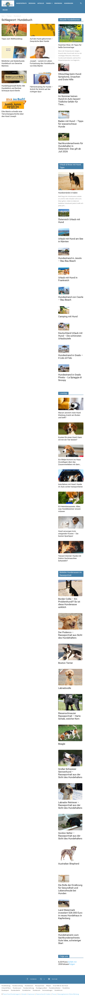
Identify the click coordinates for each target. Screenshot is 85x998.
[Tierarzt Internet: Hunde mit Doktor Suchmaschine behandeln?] (70, 547)
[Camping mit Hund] (70, 310)
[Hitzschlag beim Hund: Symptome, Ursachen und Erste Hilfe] (70, 67)
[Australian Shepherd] (70, 852)
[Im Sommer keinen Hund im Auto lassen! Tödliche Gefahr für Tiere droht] (70, 89)
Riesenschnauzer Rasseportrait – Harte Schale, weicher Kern (69, 716)
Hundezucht (36, 990)
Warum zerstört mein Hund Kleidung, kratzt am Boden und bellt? (69, 415)
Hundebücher (26, 990)
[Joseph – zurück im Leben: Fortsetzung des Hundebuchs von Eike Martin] (42, 52)
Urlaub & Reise (6, 988)
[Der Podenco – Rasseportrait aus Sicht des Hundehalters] (70, 621)
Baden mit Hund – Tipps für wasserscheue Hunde (70, 124)
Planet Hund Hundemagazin (11, 994)
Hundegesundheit (41, 988)
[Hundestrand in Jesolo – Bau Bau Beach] (70, 251)
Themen (48, 3)
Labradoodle (64, 688)
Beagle (61, 744)
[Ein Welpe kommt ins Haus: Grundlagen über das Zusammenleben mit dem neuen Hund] (70, 451)
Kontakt (24, 994)
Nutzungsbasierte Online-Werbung (68, 994)
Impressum (31, 994)
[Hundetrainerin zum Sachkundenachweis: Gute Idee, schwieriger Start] (70, 928)
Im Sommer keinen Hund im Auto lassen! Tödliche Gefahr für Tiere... (69, 100)
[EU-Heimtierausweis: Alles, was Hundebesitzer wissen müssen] (70, 498)
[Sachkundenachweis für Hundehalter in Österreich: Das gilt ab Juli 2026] (70, 137)
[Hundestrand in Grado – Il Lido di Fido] (70, 349)
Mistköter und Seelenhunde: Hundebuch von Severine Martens (13, 63)
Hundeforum (58, 990)
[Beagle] (70, 733)
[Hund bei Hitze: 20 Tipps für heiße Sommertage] (70, 33)
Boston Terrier (65, 663)
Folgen (72, 964)
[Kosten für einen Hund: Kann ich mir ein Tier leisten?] (70, 428)
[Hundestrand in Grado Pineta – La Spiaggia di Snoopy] (70, 368)
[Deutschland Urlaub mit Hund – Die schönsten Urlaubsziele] (70, 326)
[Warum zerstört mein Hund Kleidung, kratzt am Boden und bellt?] (70, 404)
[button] (80, 3)
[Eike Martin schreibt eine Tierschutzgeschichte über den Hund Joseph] (14, 103)
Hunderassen (68, 3)
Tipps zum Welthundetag (12, 39)
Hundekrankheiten (54, 988)
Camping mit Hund (68, 316)
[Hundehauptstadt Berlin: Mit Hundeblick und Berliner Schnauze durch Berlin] (14, 77)
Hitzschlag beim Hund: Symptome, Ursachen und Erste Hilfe (70, 77)
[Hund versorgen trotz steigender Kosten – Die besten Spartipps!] (70, 522)
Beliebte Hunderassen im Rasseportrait (71, 573)
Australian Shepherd (68, 863)
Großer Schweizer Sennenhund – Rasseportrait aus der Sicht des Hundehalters (70, 773)
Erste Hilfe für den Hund (60, 986)
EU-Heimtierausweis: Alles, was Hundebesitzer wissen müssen (69, 508)
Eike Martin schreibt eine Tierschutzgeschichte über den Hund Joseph (13, 113)
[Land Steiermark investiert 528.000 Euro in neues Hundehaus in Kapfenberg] (70, 903)
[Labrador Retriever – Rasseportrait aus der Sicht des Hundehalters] (70, 791)
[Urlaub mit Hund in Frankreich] (70, 271)
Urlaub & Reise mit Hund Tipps (70, 166)
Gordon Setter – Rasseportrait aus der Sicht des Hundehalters (70, 836)
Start (3, 16)
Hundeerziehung (17, 986)
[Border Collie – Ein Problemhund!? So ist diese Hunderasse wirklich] (70, 588)
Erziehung (32, 3)
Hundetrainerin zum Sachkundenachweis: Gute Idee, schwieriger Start (69, 939)
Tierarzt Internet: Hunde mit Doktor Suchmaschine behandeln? (69, 558)
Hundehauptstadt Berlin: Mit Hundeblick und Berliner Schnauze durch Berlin (13, 88)
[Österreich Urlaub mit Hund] (70, 213)
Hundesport (5, 990)
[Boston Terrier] (70, 652)
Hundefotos (66, 988)
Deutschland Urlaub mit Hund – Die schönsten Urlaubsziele (70, 336)
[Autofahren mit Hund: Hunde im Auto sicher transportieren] (70, 475)
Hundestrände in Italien (67, 193)
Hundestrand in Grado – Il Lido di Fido (70, 356)
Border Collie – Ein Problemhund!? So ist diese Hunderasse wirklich (69, 603)
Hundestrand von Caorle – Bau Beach (70, 298)
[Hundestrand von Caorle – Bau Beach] (70, 290)
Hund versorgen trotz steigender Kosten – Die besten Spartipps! (68, 533)
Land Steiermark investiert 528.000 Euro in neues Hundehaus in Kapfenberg (70, 914)
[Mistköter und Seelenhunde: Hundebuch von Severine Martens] (14, 52)
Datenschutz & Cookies (43, 994)
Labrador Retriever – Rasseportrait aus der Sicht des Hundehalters (70, 805)
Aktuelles (40, 3)
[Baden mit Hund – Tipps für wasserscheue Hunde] (70, 114)
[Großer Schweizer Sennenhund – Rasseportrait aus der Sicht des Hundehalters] (70, 758)
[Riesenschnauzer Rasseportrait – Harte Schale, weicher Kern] (70, 702)
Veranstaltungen (47, 990)
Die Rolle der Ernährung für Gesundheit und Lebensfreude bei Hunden (70, 889)
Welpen (48, 986)
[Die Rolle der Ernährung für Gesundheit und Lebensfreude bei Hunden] (70, 878)
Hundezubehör (15, 990)
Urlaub (5, 10)
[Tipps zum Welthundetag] (14, 30)
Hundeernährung (28, 988)
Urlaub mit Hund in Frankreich (67, 279)
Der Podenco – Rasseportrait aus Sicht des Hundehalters (70, 635)
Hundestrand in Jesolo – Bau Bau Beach (70, 259)
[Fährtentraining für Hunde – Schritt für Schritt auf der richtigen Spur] (42, 77)
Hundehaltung (6, 986)
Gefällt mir (72, 962)
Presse (54, 994)
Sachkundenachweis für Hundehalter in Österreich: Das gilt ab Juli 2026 (70, 147)
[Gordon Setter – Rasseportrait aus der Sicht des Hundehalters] (70, 822)
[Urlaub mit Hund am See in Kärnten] (70, 232)
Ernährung (58, 3)
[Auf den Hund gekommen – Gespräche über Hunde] (42, 30)
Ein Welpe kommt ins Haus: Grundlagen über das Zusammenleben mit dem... (69, 462)
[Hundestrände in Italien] (70, 181)
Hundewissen (29, 986)
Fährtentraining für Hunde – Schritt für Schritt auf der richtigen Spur (41, 89)
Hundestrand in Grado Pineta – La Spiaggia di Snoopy (70, 377)
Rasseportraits (21, 3)
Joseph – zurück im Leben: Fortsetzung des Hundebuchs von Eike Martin (42, 63)
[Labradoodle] (70, 677)
